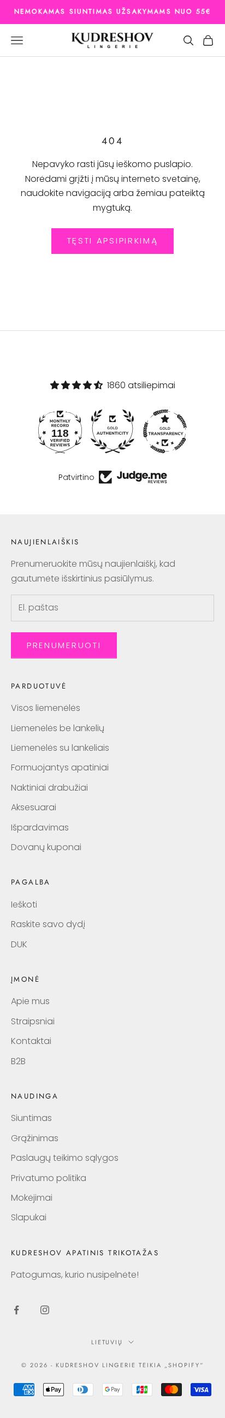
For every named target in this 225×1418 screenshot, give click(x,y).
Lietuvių (107, 1342)
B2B (18, 1061)
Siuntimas (31, 1118)
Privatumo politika (48, 1178)
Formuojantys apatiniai (60, 767)
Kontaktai (31, 1041)
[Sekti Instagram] (44, 1309)
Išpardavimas (40, 827)
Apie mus (30, 1001)
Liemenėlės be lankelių (57, 728)
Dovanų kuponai (46, 847)
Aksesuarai (33, 807)
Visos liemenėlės (45, 708)
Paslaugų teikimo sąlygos (65, 1158)
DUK (19, 944)
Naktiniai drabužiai (49, 787)
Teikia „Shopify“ (171, 1365)
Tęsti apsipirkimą (112, 240)
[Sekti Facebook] (16, 1309)
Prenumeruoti (64, 645)
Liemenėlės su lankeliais (60, 747)
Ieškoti (24, 904)
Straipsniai (33, 1021)
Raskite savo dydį (48, 924)
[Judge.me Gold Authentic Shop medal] (112, 431)
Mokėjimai (31, 1197)
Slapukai (28, 1217)
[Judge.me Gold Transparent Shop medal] (165, 431)
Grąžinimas (34, 1138)
